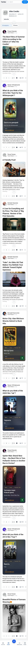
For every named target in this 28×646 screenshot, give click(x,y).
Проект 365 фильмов (14, 85)
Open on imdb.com (9, 130)
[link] (13, 78)
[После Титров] (6, 33)
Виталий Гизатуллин (13, 313)
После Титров (11, 32)
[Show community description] (14, 22)
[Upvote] (4, 78)
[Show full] (14, 73)
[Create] (14, 641)
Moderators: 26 (12, 16)
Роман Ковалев (12, 31)
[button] (3, 2)
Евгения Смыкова (13, 203)
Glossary (15, 25)
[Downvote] (8, 78)
